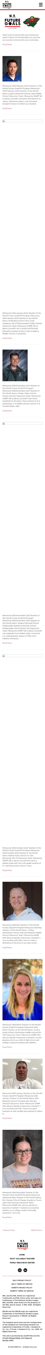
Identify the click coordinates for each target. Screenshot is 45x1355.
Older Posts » (36, 1230)
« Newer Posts (8, 1230)
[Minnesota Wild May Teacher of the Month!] (22, 901)
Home (22, 1255)
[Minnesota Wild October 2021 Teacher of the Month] (22, 749)
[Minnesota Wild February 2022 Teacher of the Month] (12, 68)
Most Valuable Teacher (22, 1259)
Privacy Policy (14, 1338)
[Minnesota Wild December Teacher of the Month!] (22, 1159)
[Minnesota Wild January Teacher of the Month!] (22, 1073)
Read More (7, 44)
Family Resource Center (22, 1263)
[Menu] (40, 4)
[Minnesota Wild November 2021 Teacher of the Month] (22, 516)
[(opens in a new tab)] (22, 21)
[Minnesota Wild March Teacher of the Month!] (22, 989)
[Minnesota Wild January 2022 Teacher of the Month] (22, 214)
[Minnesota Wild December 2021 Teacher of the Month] (15, 365)
